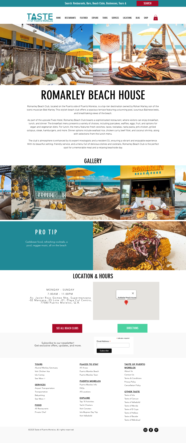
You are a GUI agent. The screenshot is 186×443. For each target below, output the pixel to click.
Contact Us (129, 374)
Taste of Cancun (131, 398)
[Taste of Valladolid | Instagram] (145, 430)
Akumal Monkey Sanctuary (46, 368)
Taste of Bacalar (131, 416)
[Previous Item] (4, 192)
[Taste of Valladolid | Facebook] (151, 430)
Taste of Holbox (131, 413)
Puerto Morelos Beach (89, 371)
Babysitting (40, 395)
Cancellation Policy (132, 385)
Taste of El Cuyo (131, 409)
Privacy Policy (130, 382)
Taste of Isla (129, 395)
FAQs (82, 388)
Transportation (41, 391)
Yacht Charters (86, 405)
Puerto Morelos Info (88, 384)
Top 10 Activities (87, 401)
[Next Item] (181, 192)
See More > (40, 399)
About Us (128, 371)
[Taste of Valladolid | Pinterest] (156, 430)
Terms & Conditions (132, 378)
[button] (84, 17)
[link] (155, 17)
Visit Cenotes (85, 408)
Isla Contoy (40, 375)
